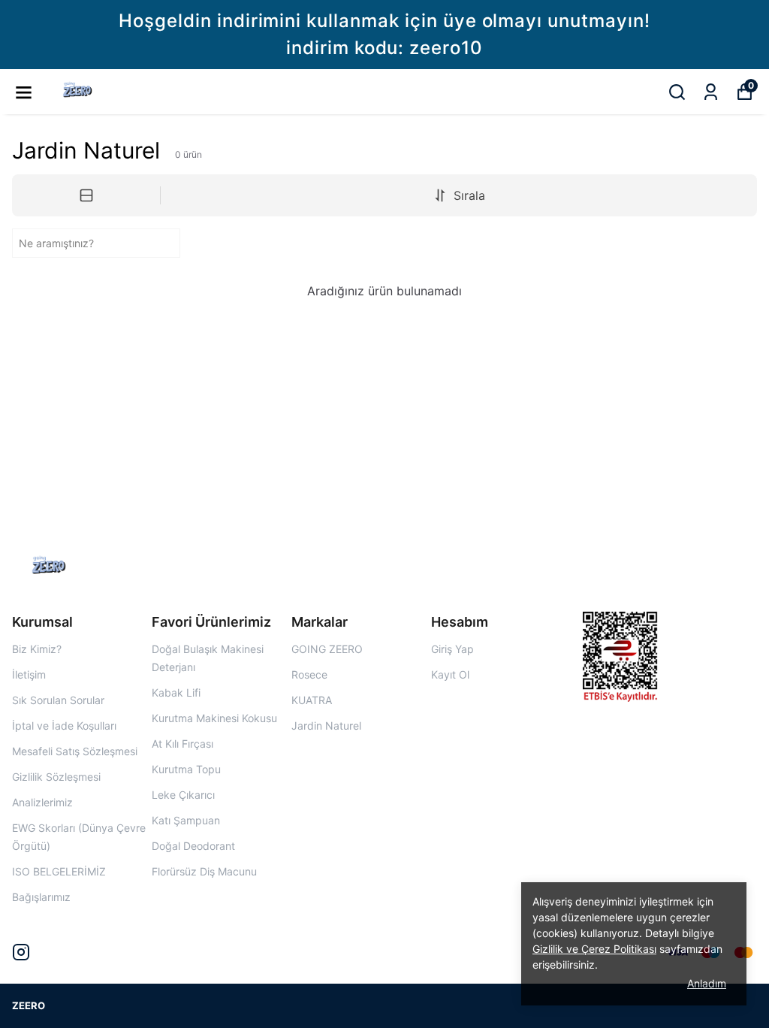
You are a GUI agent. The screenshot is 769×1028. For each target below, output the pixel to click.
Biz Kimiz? (37, 648)
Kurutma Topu (186, 769)
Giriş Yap (452, 648)
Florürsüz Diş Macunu (204, 871)
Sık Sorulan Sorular (58, 700)
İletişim (29, 674)
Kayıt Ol (450, 674)
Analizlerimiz (42, 802)
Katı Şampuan (186, 820)
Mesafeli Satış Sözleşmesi (74, 751)
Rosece (309, 674)
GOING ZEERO (327, 648)
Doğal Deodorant (193, 845)
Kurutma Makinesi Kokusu (214, 718)
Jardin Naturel (326, 725)
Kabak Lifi (176, 692)
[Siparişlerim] (710, 92)
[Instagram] (21, 952)
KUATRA (311, 700)
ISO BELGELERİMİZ (59, 871)
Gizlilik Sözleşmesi (56, 776)
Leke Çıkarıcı (183, 794)
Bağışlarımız (41, 896)
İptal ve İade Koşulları (64, 725)
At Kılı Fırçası (182, 743)
